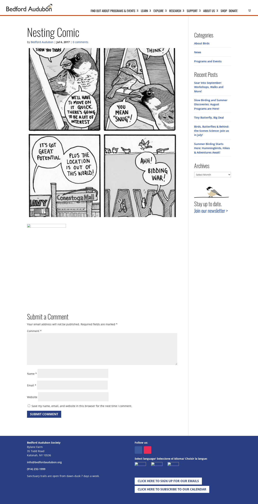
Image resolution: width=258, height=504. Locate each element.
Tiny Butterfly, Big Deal (209, 117)
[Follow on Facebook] (138, 450)
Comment (34, 331)
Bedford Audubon (42, 42)
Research (175, 11)
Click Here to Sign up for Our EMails (168, 481)
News (197, 52)
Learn (144, 11)
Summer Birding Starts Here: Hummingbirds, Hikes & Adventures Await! (212, 148)
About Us (209, 11)
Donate (233, 11)
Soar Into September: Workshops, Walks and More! (208, 87)
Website (32, 397)
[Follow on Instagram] (147, 450)
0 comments (80, 42)
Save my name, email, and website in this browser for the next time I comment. (82, 406)
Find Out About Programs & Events (113, 11)
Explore (159, 11)
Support (192, 11)
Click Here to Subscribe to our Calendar (172, 489)
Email (31, 385)
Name (32, 373)
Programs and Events (208, 61)
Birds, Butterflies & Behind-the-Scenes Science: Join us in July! (211, 131)
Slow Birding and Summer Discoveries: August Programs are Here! (210, 104)
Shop (224, 11)
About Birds (201, 43)
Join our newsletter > (211, 210)
